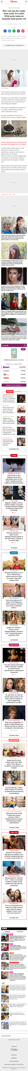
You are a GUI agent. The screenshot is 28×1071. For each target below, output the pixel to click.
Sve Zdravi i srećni (14, 827)
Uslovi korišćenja (14, 1061)
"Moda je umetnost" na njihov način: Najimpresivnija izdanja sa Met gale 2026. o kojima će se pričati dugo (14, 536)
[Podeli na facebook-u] (5, 31)
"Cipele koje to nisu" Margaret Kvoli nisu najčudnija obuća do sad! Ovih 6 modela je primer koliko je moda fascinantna (14, 479)
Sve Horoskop (14, 640)
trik (10, 194)
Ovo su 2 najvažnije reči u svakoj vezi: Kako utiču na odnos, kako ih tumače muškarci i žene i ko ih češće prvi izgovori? (14, 909)
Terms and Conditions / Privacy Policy (14, 1064)
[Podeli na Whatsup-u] (14, 31)
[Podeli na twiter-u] (9, 31)
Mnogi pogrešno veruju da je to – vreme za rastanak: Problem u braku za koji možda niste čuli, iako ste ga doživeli (14, 881)
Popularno (20, 931)
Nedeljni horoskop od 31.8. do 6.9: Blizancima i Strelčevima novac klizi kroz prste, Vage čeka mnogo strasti (14, 576)
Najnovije (7, 931)
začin (13, 194)
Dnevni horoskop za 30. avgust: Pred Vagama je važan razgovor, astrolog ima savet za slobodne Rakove (14, 604)
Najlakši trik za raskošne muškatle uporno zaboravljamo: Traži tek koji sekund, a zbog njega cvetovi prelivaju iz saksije (9, 420)
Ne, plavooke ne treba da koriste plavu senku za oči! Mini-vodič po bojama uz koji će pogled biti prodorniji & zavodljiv (14, 698)
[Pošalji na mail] (22, 31)
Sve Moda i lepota (14, 735)
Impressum (14, 1055)
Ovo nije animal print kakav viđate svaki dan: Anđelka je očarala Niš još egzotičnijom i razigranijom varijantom (14, 668)
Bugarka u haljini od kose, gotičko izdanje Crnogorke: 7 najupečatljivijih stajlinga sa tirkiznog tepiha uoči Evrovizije (14, 506)
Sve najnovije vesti (14, 449)
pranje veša (5, 194)
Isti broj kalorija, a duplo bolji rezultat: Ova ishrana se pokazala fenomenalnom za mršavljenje (8, 442)
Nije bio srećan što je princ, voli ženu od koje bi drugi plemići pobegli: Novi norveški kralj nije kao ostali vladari (9, 431)
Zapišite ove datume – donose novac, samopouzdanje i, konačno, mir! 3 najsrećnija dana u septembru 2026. (14, 631)
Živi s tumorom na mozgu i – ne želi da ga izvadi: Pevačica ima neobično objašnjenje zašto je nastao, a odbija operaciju (9, 399)
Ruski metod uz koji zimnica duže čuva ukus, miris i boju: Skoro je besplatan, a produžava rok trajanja (9, 410)
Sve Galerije (14, 548)
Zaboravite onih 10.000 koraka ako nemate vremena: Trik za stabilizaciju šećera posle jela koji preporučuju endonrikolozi (14, 818)
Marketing (14, 1058)
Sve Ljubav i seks (14, 918)
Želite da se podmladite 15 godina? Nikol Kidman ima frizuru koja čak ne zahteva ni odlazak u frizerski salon (14, 725)
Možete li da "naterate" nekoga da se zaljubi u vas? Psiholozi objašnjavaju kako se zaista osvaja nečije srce (14, 855)
